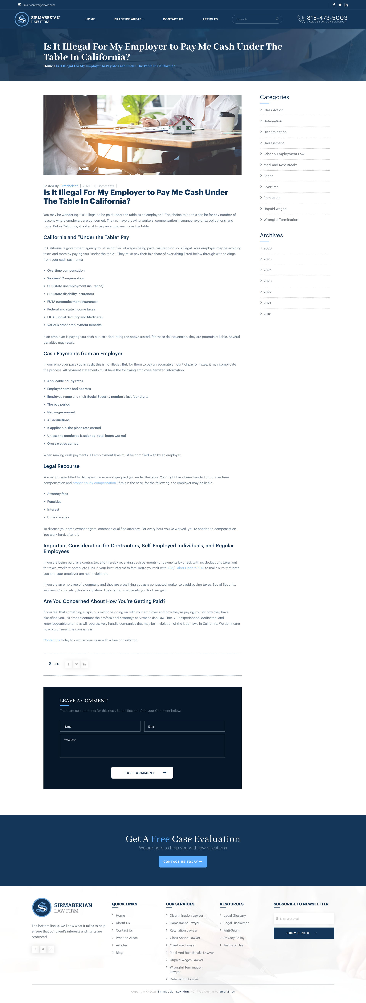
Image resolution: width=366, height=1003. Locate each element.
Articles (210, 19)
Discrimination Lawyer (186, 915)
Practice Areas (127, 19)
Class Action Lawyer (185, 938)
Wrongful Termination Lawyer (186, 969)
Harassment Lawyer (185, 923)
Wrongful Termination (280, 219)
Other (268, 175)
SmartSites (227, 991)
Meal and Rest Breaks (280, 164)
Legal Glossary (235, 915)
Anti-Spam (232, 930)
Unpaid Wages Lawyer (186, 960)
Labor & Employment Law (283, 153)
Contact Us (173, 19)
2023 (267, 280)
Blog (119, 952)
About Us (123, 923)
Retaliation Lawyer (183, 930)
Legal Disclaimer (236, 923)
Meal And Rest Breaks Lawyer (192, 952)
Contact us (51, 640)
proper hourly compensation (94, 482)
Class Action (273, 109)
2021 (267, 302)
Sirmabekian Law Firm (173, 991)
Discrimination (275, 131)
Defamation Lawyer (184, 979)
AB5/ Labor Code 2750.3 (185, 567)
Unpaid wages (274, 208)
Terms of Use (233, 945)
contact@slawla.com (42, 5)
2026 (267, 248)
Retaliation (271, 197)
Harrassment (273, 142)
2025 (267, 259)
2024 (267, 270)
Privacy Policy (234, 938)
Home (90, 19)
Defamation (272, 121)
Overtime (271, 186)
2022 (267, 291)
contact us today (180, 861)
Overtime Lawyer (183, 945)
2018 (267, 313)
